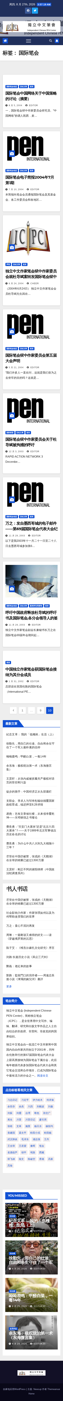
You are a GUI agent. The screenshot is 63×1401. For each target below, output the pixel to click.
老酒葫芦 (12, 1152)
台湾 (27, 1113)
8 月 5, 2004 (15, 105)
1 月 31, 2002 (16, 681)
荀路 (32, 1152)
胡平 (23, 1152)
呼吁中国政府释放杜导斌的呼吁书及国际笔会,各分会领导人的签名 (31, 618)
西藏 (41, 1152)
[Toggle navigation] (28, 41)
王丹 (46, 1139)
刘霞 (18, 1113)
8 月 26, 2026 (19, 1269)
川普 (18, 1119)
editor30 (39, 1231)
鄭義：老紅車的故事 (19, 966)
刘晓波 (40, 1106)
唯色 (36, 1113)
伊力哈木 (38, 1100)
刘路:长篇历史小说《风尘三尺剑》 (28, 957)
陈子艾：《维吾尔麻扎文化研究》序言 (30, 947)
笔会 (41, 1145)
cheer (34, 283)
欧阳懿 (47, 1132)
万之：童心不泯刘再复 (20, 925)
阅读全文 (42, 1075)
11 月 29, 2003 (17, 535)
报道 (8, 662)
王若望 (22, 1145)
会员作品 (13, 1329)
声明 (8, 264)
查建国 (11, 1132)
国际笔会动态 (11, 86)
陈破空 (31, 1159)
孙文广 (47, 1113)
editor (33, 105)
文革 (18, 1126)
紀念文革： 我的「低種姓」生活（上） (30, 734)
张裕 (10, 1126)
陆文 (21, 1159)
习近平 (25, 1100)
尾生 (10, 1119)
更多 (9, 986)
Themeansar (53, 1389)
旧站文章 (23, 86)
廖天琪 (43, 1119)
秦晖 (32, 1145)
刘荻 (10, 1113)
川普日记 (30, 1119)
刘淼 (50, 1106)
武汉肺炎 (12, 1139)
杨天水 (38, 1126)
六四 (30, 1106)
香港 (41, 1159)
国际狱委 (9, 433)
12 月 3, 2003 (16, 451)
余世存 (11, 1106)
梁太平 (22, 1132)
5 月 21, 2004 (16, 367)
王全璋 (11, 1145)
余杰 (21, 1106)
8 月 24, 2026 (19, 1344)
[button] (50, 40)
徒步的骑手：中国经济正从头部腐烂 (29, 791)
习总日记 (12, 1100)
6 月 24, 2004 (16, 283)
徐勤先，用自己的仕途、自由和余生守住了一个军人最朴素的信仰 (31, 1262)
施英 (27, 1126)
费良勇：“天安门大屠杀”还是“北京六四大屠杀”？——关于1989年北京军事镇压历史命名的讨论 (31, 830)
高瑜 (10, 1165)
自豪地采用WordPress (14, 1389)
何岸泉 (50, 1100)
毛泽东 (25, 1139)
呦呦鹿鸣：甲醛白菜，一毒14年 (26, 756)
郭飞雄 (11, 1159)
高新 (50, 1159)
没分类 (12, 1216)
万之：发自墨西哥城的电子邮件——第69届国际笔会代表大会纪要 (31, 529)
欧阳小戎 (35, 1132)
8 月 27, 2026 (19, 1231)
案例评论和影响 (36, 606)
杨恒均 (49, 1126)
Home (31, 1393)
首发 (31, 86)
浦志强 (36, 1139)
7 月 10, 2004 (16, 189)
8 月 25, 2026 (19, 1306)
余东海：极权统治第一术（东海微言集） (31, 1335)
